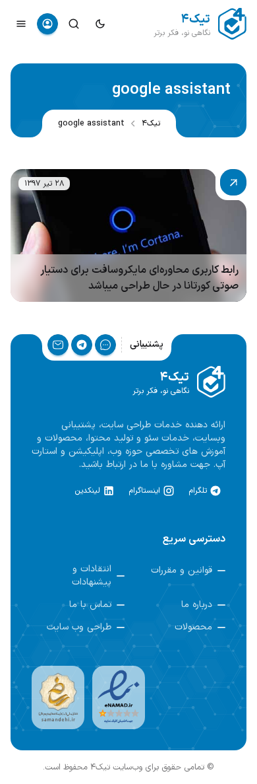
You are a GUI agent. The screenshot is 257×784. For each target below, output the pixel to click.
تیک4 (151, 123)
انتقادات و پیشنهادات (91, 576)
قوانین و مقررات (181, 570)
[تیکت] (105, 344)
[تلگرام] (81, 344)
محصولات (193, 627)
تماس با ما (90, 605)
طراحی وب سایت (79, 627)
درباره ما (196, 605)
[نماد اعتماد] (118, 697)
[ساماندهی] (58, 697)
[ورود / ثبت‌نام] (47, 23)
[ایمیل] (58, 344)
